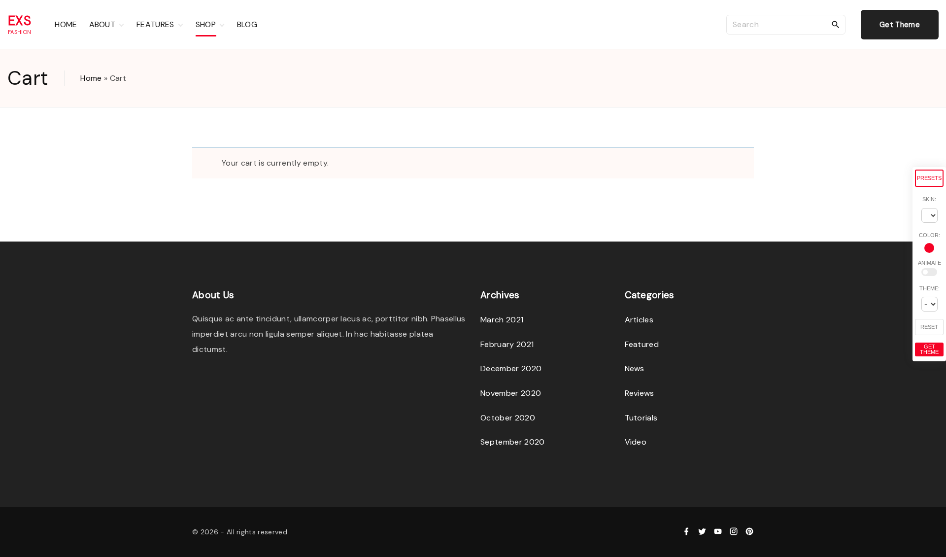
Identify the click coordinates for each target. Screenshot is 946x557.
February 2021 (507, 344)
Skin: (929, 199)
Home (90, 78)
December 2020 (510, 368)
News (634, 368)
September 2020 (512, 442)
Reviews (639, 393)
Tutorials (641, 418)
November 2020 (510, 393)
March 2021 (501, 319)
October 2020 (507, 418)
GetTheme (929, 349)
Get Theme (899, 25)
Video (636, 442)
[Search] (835, 24)
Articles (639, 319)
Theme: (929, 288)
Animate (929, 263)
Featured (642, 344)
